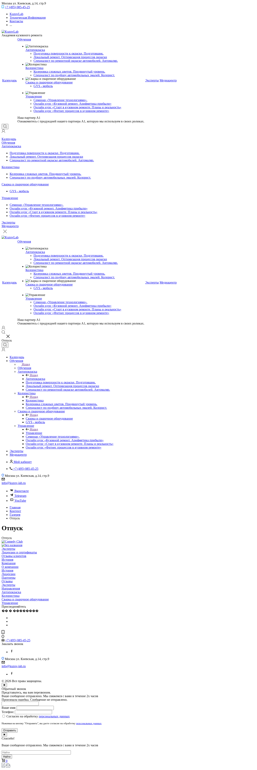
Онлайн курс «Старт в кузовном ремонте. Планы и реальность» (77, 107)
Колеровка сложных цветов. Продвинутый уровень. (69, 71)
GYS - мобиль (43, 86)
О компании (10, 567)
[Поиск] (5, 126)
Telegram (20, 495)
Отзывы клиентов (14, 556)
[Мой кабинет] (3, 131)
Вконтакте (21, 491)
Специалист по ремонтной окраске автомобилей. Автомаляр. (76, 60)
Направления (11, 588)
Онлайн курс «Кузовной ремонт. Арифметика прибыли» (72, 103)
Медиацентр (168, 80)
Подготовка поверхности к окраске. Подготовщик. (69, 53)
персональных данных (89, 723)
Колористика (34, 68)
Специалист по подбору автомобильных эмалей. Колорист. (74, 75)
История (7, 559)
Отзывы (7, 581)
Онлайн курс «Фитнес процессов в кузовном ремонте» (71, 111)
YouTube (20, 500)
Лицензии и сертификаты (19, 552)
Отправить (9, 730)
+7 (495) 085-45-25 (17, 7)
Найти (6, 756)
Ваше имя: (9, 707)
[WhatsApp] (12, 652)
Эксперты (152, 80)
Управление (33, 96)
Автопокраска (35, 50)
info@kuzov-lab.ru (14, 483)
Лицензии (8, 574)
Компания (8, 563)
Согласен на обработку (38, 716)
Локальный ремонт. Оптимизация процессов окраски (70, 57)
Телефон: (8, 712)
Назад (26, 364)
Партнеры (8, 577)
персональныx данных (54, 716)
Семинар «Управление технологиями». (60, 100)
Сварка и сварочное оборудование (49, 82)
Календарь (9, 80)
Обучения (24, 39)
